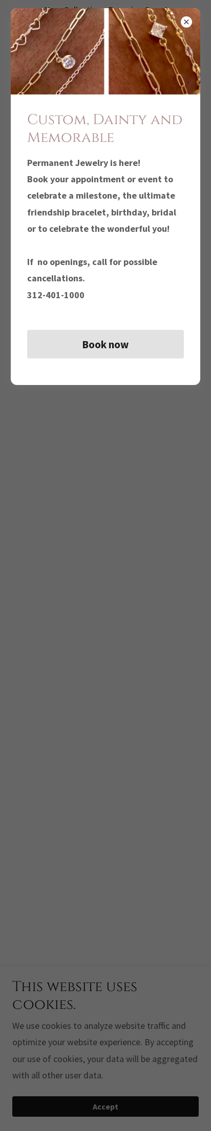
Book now (105, 344)
